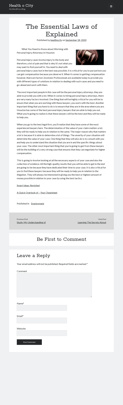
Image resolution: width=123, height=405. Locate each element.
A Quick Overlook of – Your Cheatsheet (37, 192)
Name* (20, 303)
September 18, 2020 (76, 40)
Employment (37, 203)
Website (21, 328)
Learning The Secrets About (92, 222)
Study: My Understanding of (31, 222)
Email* (20, 316)
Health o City (21, 5)
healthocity (56, 40)
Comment (22, 271)
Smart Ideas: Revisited (28, 185)
